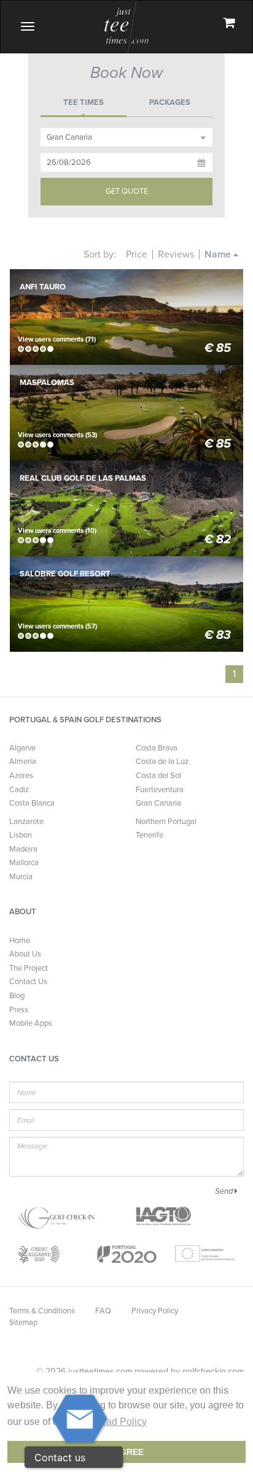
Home (19, 940)
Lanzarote (26, 822)
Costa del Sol (158, 776)
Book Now (127, 279)
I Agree (126, 1452)
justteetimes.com (100, 1371)
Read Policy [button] (120, 1421)
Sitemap (23, 1322)
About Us (25, 954)
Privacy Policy (154, 1311)
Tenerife (149, 835)
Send (225, 1191)
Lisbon (20, 835)
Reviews (176, 254)
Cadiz (19, 790)
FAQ (103, 1311)
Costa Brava (156, 748)
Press (18, 1010)
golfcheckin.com (213, 1371)
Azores (21, 776)
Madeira (23, 849)
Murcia (21, 877)
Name (218, 254)
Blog (17, 996)
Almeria (22, 761)
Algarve (22, 748)
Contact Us (28, 982)
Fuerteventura (160, 790)
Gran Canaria (158, 803)
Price (136, 254)
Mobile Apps (30, 1023)
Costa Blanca (32, 803)
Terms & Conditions (42, 1311)
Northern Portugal (166, 822)
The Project (28, 968)
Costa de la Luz (162, 761)
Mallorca (24, 863)
